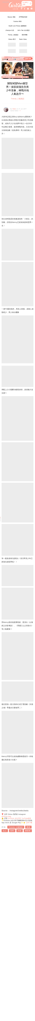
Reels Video (23, 39)
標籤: (4, 827)
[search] (31, 7)
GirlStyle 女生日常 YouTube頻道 (19, 818)
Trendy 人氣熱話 (13, 35)
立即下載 (28, 823)
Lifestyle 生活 (9, 30)
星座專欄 (24, 35)
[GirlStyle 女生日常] (17, 5)
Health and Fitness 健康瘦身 (17, 26)
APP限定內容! (23, 17)
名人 (5, 831)
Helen (14, 109)
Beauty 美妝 (11, 17)
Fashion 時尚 (18, 21)
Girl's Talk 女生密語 (24, 30)
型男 (12, 831)
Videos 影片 (12, 39)
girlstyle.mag (6, 816)
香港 (28, 827)
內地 (19, 831)
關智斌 (27, 831)
